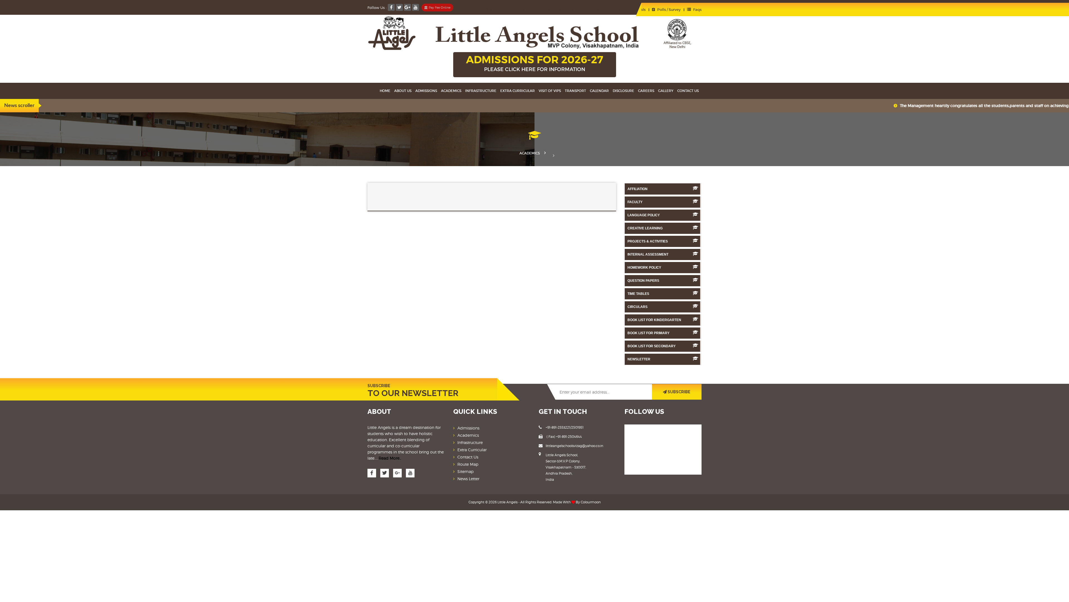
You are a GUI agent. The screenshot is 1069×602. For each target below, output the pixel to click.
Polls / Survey (668, 9)
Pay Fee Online (439, 7)
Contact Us (467, 457)
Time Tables (638, 294)
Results (603, 9)
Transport (575, 91)
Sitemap (465, 471)
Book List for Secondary (651, 346)
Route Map (467, 464)
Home (385, 91)
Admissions (426, 91)
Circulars (637, 307)
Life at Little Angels (507, 9)
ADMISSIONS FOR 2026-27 (534, 62)
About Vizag (573, 9)
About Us (402, 91)
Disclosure (623, 91)
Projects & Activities (647, 241)
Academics (451, 91)
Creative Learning (645, 228)
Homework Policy (644, 268)
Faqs (697, 9)
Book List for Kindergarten (654, 320)
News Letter (468, 478)
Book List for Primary (648, 333)
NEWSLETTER (638, 359)
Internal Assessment (647, 254)
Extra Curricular (517, 91)
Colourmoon (591, 502)
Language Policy (643, 215)
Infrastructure (480, 91)
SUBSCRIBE (678, 392)
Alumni (543, 9)
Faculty (635, 202)
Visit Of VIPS (550, 91)
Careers (646, 91)
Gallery (665, 91)
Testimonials (634, 9)
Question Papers (643, 281)
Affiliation (637, 189)
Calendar (599, 91)
